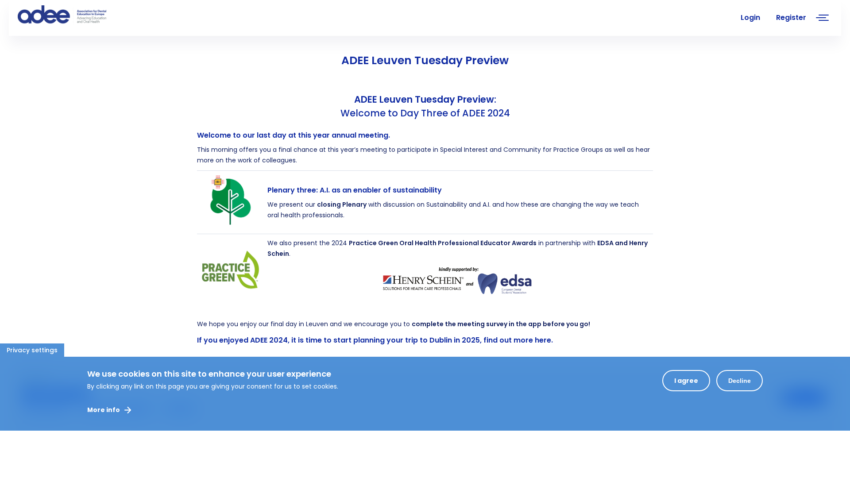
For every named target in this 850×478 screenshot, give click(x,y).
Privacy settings (32, 350)
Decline (739, 380)
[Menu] (822, 19)
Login (750, 17)
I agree (686, 380)
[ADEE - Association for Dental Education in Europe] (84, 15)
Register (791, 17)
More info (103, 409)
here (543, 340)
